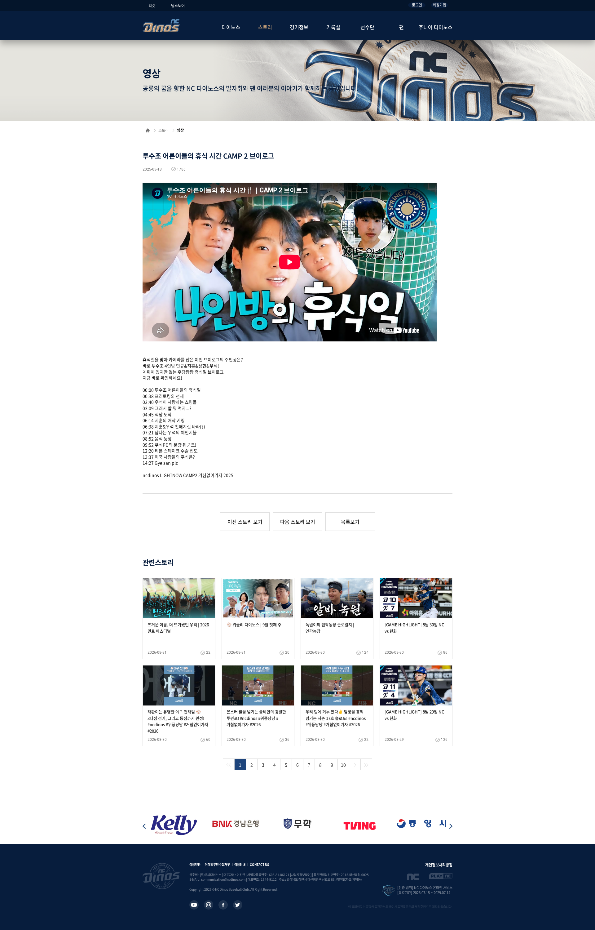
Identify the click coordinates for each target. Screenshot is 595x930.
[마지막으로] (366, 764)
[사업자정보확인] (300, 874)
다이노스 (231, 27)
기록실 (333, 27)
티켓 (151, 5)
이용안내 (239, 864)
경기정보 (299, 27)
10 (343, 765)
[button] (451, 826)
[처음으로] (229, 764)
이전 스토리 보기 (244, 521)
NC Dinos (161, 25)
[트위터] (237, 905)
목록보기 (350, 521)
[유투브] (194, 905)
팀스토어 (178, 5)
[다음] (355, 764)
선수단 (367, 27)
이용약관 (195, 864)
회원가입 (439, 5)
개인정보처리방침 (438, 865)
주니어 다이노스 (435, 27)
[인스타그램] (208, 905)
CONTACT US (259, 864)
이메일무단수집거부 (217, 864)
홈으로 (148, 130)
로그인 (417, 5)
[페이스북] (223, 905)
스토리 (265, 27)
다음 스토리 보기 (297, 521)
